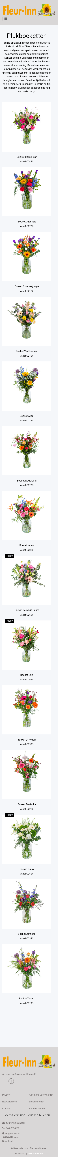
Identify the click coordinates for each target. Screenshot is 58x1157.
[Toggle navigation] (5, 18)
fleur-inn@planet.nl (15, 1123)
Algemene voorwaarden (41, 1094)
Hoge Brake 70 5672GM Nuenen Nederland (11, 1137)
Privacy (6, 1094)
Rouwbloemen (9, 1101)
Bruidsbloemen (36, 1101)
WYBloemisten (35, 1153)
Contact (6, 1108)
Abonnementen (37, 1108)
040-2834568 (12, 1128)
